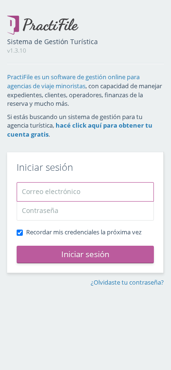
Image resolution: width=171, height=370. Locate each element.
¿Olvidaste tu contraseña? (127, 282)
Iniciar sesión (85, 254)
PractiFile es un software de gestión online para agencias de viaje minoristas (73, 81)
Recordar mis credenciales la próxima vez (84, 232)
